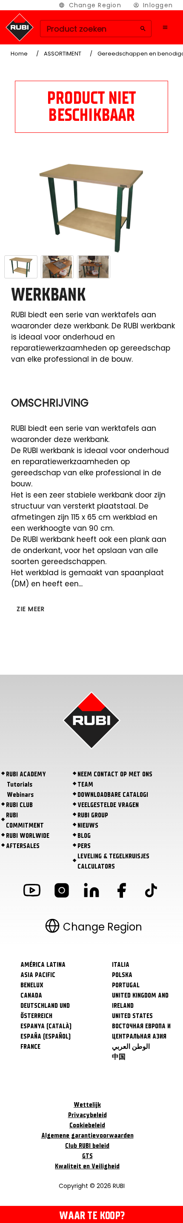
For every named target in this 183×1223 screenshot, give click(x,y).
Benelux (31, 985)
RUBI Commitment (25, 820)
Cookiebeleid (87, 1125)
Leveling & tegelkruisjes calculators (113, 861)
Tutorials (19, 784)
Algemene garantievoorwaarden (87, 1135)
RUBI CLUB (19, 805)
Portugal (126, 985)
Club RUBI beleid (87, 1146)
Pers (84, 846)
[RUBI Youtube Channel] (31, 892)
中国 (119, 1057)
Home (19, 54)
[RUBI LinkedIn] (91, 892)
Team (85, 784)
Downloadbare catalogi (112, 795)
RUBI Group (92, 815)
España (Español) (45, 1036)
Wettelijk (87, 1105)
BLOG (84, 836)
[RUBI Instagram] (61, 892)
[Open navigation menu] (165, 27)
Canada (31, 995)
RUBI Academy (26, 774)
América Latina (43, 964)
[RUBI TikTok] (151, 892)
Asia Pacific (37, 975)
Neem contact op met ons (114, 774)
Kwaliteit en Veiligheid (87, 1166)
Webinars (20, 795)
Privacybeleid (87, 1115)
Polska (122, 975)
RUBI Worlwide (27, 836)
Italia (120, 964)
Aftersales (23, 846)
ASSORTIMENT (62, 54)
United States (132, 1016)
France (30, 1046)
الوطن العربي (131, 1046)
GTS (87, 1156)
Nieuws (87, 825)
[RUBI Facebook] (121, 892)
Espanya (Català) (45, 1026)
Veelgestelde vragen (108, 805)
